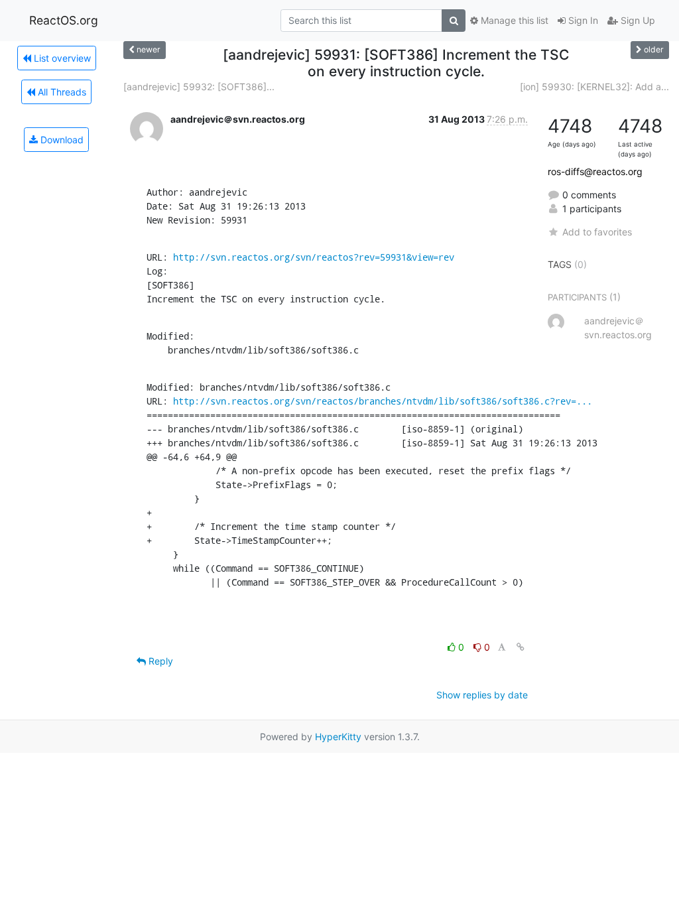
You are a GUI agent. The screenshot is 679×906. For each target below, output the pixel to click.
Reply (159, 661)
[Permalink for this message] (520, 647)
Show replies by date (482, 694)
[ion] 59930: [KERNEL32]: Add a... (594, 86)
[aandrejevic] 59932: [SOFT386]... (199, 86)
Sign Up (636, 20)
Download (61, 139)
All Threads (60, 91)
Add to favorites (597, 231)
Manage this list (513, 20)
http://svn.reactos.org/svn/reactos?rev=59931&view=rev (313, 257)
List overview (61, 58)
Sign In (582, 20)
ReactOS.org (63, 20)
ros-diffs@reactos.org (595, 171)
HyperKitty (338, 736)
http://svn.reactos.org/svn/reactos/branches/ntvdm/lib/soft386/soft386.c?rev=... (382, 401)
